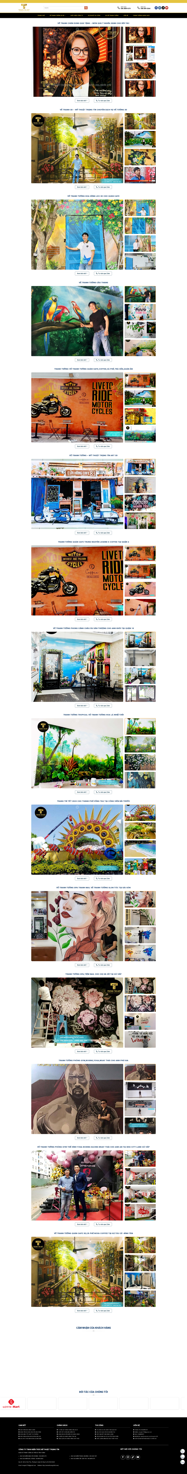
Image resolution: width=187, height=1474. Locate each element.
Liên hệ (125, 15)
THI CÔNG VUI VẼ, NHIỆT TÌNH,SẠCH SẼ (106, 1429)
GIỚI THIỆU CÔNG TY (77, 15)
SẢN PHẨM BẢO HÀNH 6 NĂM (27, 1429)
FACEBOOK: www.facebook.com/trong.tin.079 (146, 1436)
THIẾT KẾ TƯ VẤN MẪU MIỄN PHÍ (66, 1432)
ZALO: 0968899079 (139, 1434)
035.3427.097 (93, 1456)
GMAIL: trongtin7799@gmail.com (143, 1432)
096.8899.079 (91, 1458)
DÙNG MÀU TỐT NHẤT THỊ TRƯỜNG (29, 1434)
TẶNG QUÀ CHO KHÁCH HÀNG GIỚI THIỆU (68, 1438)
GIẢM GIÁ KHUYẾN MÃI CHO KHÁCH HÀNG (69, 1434)
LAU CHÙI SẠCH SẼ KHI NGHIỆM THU (106, 1432)
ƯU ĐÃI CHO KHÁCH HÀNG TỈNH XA (67, 1436)
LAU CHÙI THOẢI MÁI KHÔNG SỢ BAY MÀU (30, 1438)
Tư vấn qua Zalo (104, 101)
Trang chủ (41, 15)
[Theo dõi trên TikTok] (163, 7)
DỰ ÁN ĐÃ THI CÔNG (94, 15)
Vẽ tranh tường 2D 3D (57, 15)
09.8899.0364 (39, 1458)
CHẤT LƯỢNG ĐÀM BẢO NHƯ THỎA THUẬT (107, 1438)
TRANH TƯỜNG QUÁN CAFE (141, 15)
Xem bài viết (81, 101)
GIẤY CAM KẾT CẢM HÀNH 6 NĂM (105, 1434)
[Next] (178, 1360)
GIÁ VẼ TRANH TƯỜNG (112, 15)
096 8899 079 (42, 1456)
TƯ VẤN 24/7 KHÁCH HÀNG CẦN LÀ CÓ (68, 1429)
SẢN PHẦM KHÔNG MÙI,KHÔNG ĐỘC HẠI (30, 1436)
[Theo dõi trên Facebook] (156, 7)
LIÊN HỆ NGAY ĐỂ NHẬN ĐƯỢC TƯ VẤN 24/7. (146, 1438)
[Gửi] (86, 7)
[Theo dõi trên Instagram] (159, 7)
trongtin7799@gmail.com (29, 1465)
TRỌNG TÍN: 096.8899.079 (141, 1429)
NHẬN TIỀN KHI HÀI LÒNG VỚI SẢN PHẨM (30, 1432)
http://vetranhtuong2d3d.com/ (50, 1465)
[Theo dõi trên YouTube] (166, 7)
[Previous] (6, 1360)
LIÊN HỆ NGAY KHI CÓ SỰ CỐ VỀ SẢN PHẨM (107, 1436)
